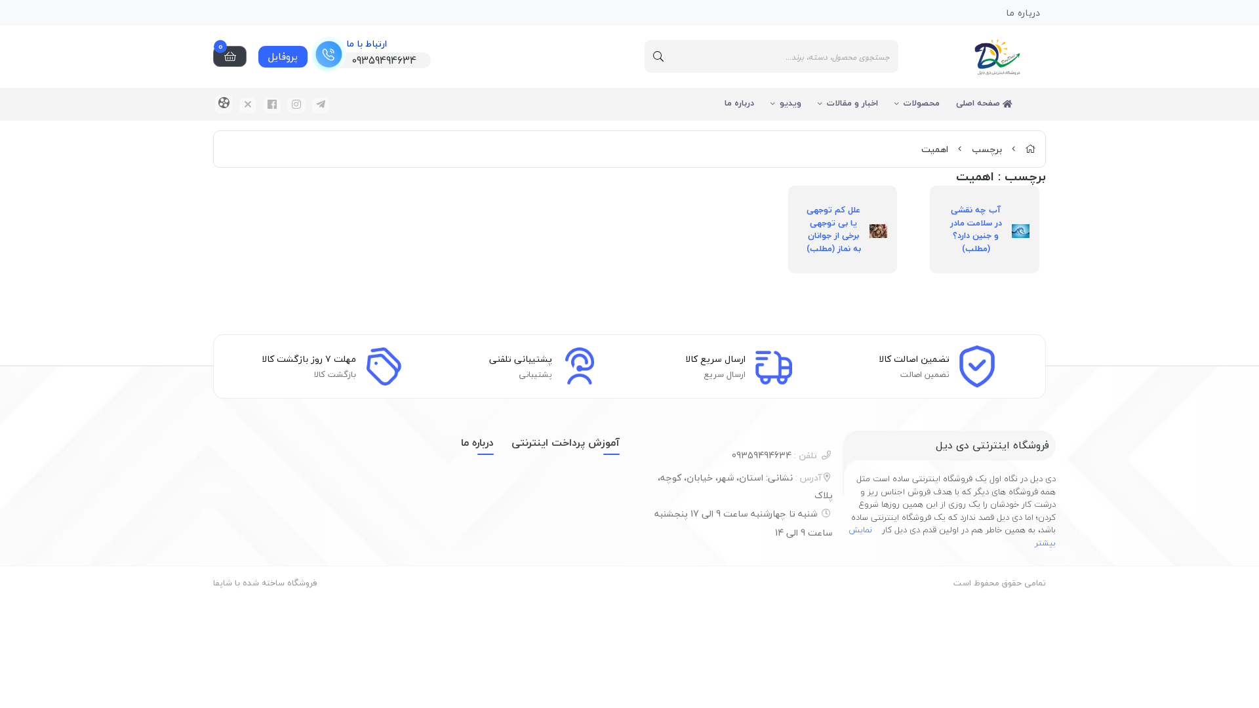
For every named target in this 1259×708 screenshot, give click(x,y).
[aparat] (223, 104)
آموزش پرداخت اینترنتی (565, 442)
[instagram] (296, 105)
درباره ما (739, 103)
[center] (658, 56)
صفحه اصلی (979, 103)
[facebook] (272, 105)
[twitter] (247, 105)
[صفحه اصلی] (1030, 149)
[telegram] (320, 105)
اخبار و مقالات (852, 103)
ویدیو (790, 103)
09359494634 (774, 455)
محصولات (922, 103)
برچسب (987, 149)
